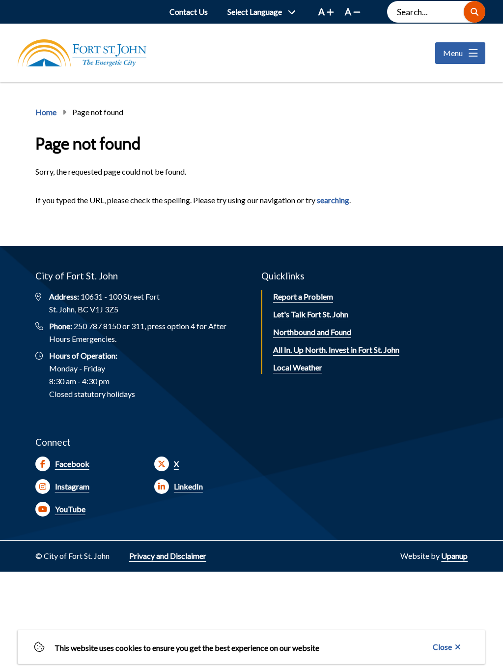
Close (442, 646)
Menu (453, 53)
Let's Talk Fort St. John (310, 314)
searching (333, 200)
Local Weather (297, 367)
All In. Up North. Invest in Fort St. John (336, 349)
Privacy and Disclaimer (167, 555)
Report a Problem (303, 296)
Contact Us (188, 11)
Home (45, 112)
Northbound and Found (312, 331)
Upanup (454, 555)
